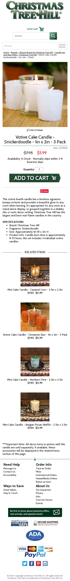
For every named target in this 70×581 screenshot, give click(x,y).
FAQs (38, 471)
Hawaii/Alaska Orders (46, 478)
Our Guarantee (43, 489)
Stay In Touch (10, 493)
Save (46, 191)
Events (39, 503)
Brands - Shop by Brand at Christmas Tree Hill (32, 52)
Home (6, 52)
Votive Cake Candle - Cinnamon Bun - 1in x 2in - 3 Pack (35, 334)
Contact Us (9, 471)
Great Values (9, 489)
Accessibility (9, 475)
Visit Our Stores (44, 499)
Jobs (38, 496)
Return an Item (43, 481)
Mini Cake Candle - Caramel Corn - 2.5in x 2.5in (35, 289)
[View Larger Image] (35, 94)
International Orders (46, 475)
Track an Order (43, 468)
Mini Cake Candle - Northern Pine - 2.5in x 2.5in (35, 379)
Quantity (28, 169)
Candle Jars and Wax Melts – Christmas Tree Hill (34, 53)
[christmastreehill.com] (35, 9)
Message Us (9, 468)
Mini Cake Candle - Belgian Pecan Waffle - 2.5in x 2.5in (35, 424)
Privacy (39, 493)
